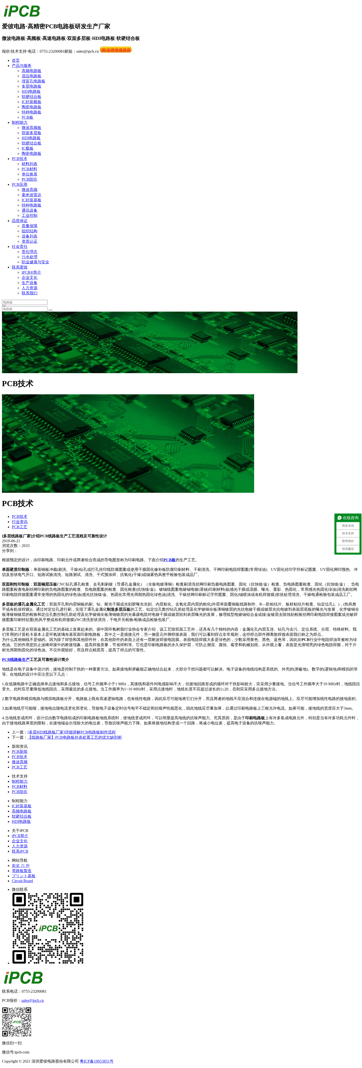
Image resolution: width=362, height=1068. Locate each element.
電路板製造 (22, 871)
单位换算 (29, 174)
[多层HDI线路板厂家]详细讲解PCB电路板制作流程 (72, 732)
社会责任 (20, 246)
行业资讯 (20, 522)
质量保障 (29, 226)
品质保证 (20, 221)
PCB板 (27, 117)
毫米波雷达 (31, 195)
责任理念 (29, 252)
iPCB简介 (20, 836)
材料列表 (29, 164)
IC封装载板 (31, 102)
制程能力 (20, 122)
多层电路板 (31, 86)
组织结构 (29, 231)
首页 (16, 60)
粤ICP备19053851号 (97, 1061)
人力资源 (29, 288)
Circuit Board (22, 881)
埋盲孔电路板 (33, 81)
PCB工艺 (19, 527)
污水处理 (29, 257)
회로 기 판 (21, 865)
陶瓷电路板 (31, 107)
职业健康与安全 (35, 262)
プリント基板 (23, 876)
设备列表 (29, 236)
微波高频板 (31, 128)
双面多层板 (31, 133)
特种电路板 (31, 112)
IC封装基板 (31, 200)
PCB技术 (19, 159)
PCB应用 (19, 184)
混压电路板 (31, 76)
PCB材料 (29, 169)
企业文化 (29, 277)
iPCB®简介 (31, 272)
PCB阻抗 (29, 179)
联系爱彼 (20, 267)
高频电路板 (31, 71)
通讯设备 (29, 210)
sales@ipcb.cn (32, 1000)
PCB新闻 (19, 751)
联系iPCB (20, 851)
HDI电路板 (31, 91)
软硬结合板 (31, 97)
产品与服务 (22, 66)
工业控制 (29, 215)
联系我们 (29, 293)
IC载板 (27, 148)
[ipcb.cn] (21, 14)
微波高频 (29, 190)
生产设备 (29, 283)
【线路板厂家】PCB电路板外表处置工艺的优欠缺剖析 (75, 737)
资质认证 (29, 241)
